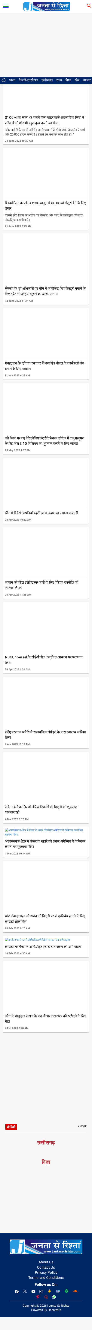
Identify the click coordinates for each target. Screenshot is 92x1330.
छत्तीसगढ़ (47, 80)
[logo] (46, 6)
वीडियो (11, 1127)
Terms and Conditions (46, 1277)
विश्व (68, 80)
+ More (82, 1126)
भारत (12, 80)
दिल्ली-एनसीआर (28, 80)
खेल (77, 80)
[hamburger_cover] (6, 5)
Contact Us (46, 1267)
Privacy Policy (46, 1272)
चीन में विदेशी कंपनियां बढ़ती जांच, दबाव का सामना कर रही (41, 513)
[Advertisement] (46, 45)
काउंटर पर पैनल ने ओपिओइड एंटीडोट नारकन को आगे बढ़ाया (43, 947)
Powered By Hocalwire (46, 1310)
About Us (46, 1262)
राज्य (59, 80)
